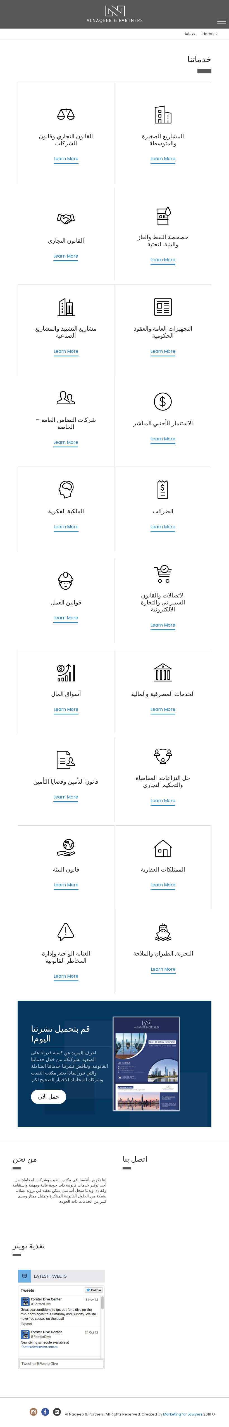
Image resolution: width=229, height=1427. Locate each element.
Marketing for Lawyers (182, 1414)
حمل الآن (48, 1097)
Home (208, 33)
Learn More (163, 159)
